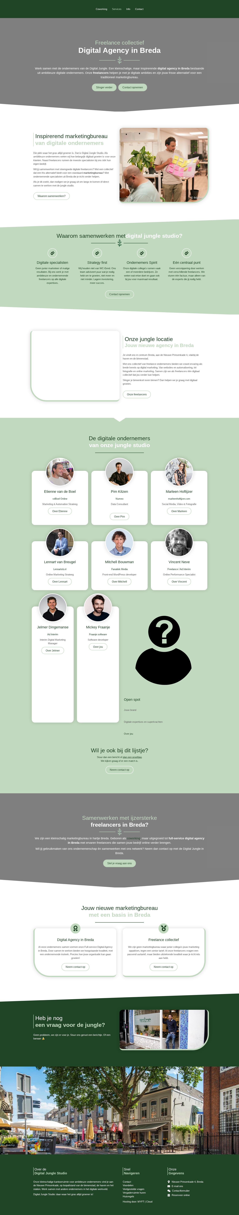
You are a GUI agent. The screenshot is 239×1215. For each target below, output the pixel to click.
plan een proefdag (132, 757)
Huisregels (128, 1196)
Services (116, 9)
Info (128, 9)
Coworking (101, 9)
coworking (133, 838)
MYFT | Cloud (145, 1201)
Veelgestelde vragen (133, 1189)
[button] (60, 511)
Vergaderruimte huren (134, 1192)
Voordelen (128, 1185)
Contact (139, 9)
